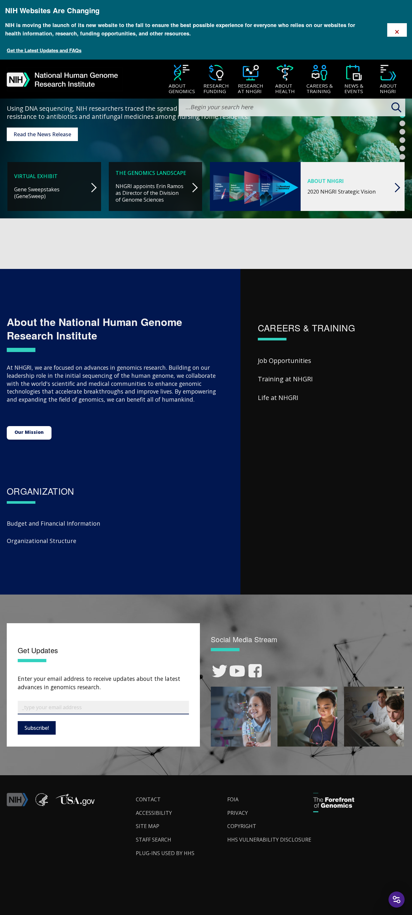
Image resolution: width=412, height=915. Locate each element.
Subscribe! (36, 727)
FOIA (233, 799)
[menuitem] (182, 79)
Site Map (147, 826)
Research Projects (36, 136)
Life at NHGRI (278, 397)
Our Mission (29, 432)
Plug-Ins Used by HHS (165, 853)
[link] (220, 671)
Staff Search (153, 839)
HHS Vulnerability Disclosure (269, 839)
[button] (75, 804)
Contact (148, 799)
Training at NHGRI (285, 379)
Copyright (241, 826)
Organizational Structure (41, 541)
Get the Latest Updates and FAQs (44, 50)
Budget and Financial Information (53, 523)
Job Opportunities (284, 360)
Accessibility (154, 812)
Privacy (237, 812)
